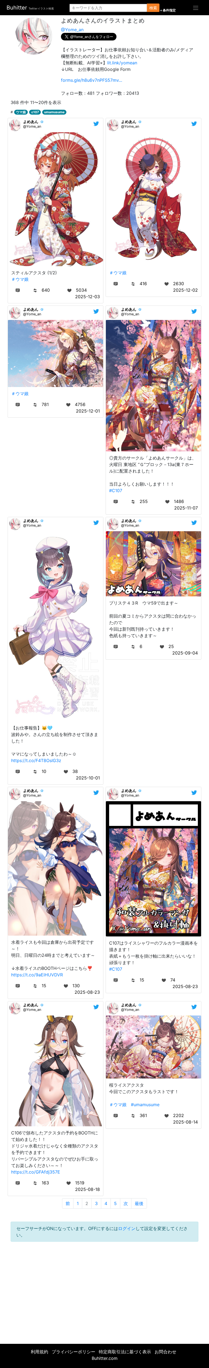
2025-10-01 (88, 778)
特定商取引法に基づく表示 (125, 1351)
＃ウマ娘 (20, 279)
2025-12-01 (88, 411)
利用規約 (39, 1351)
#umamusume (145, 1104)
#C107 (115, 490)
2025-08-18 (87, 1189)
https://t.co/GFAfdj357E (35, 1172)
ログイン (127, 1228)
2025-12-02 (185, 290)
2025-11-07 (186, 508)
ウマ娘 (21, 112)
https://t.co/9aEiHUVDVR (37, 974)
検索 (153, 7)
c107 (35, 112)
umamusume (54, 112)
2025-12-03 (87, 296)
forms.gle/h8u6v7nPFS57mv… (91, 80)
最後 (139, 1203)
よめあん (30, 121)
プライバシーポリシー (73, 1351)
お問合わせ (165, 1351)
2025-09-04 (185, 653)
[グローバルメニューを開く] (195, 7)
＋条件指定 (167, 10)
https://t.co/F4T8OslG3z (36, 760)
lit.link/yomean (122, 62)
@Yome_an (72, 29)
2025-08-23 (87, 992)
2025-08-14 (185, 1122)
